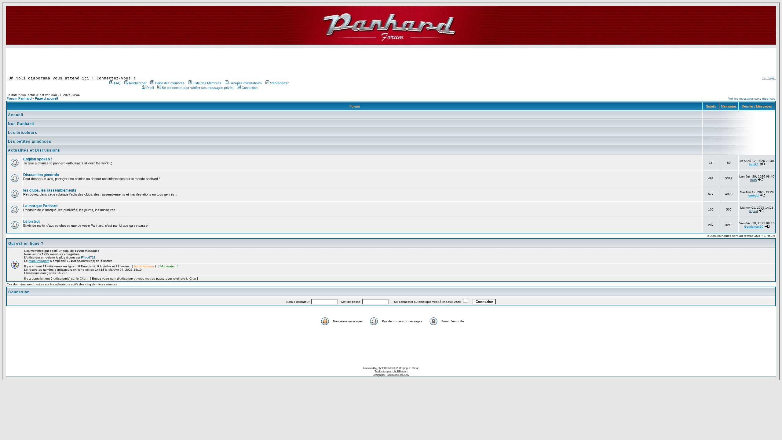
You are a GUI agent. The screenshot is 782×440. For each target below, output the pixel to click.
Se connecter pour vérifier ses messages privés (197, 88)
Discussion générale (41, 175)
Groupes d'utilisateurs (245, 83)
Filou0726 (88, 257)
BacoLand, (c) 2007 (398, 374)
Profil (150, 88)
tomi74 (753, 164)
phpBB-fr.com (400, 371)
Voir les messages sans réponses (751, 98)
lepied (753, 211)
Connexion (250, 88)
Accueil (15, 115)
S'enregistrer (279, 83)
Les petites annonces (29, 141)
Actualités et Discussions (34, 150)
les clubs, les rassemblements (49, 190)
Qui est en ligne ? (25, 243)
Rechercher (138, 83)
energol (753, 195)
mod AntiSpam (39, 260)
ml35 (753, 180)
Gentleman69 (753, 226)
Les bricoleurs (22, 132)
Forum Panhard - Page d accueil (32, 98)
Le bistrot (31, 221)
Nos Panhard (21, 124)
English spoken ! (37, 159)
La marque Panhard (40, 206)
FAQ (117, 83)
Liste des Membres (207, 83)
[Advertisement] (198, 62)
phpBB (382, 368)
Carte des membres (170, 83)
